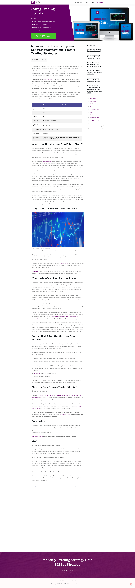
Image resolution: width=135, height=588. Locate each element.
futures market (47, 79)
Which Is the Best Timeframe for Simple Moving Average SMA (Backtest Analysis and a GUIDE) (94, 89)
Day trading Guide (94, 117)
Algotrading (93, 98)
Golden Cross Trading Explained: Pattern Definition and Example (94, 64)
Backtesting (93, 101)
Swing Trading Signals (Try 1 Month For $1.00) (94, 50)
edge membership (65, 414)
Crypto (91, 115)
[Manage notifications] (131, 584)
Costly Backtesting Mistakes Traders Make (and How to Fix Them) (94, 79)
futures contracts (47, 161)
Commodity (37, 373)
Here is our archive (37, 436)
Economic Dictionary (95, 120)
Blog (91, 106)
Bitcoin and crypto (94, 104)
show (44, 59)
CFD (91, 112)
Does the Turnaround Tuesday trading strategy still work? (95, 72)
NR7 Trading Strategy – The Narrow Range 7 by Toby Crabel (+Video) (94, 56)
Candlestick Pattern (95, 109)
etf (90, 123)
